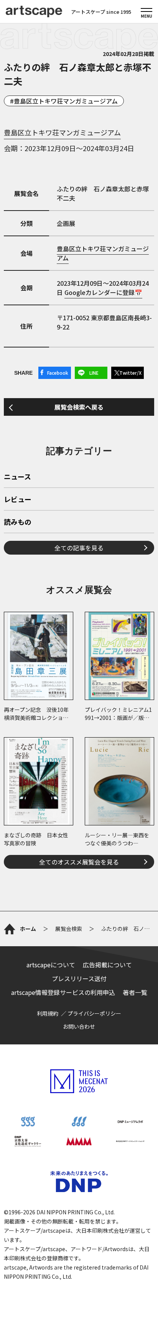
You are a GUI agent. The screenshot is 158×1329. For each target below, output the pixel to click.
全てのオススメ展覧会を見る (79, 861)
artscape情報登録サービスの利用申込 (63, 992)
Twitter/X (130, 372)
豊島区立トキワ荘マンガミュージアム (66, 100)
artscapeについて (50, 964)
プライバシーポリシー (94, 1013)
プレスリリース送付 (79, 978)
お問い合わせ (79, 1026)
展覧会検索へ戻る (79, 407)
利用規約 (47, 1013)
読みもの (17, 522)
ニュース (17, 477)
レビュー (17, 500)
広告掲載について (107, 964)
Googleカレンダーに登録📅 (103, 292)
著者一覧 (135, 992)
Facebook (57, 372)
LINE (94, 372)
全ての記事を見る (79, 547)
